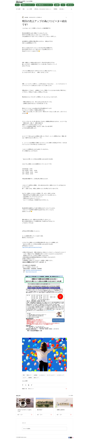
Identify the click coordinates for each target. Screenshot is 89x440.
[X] (71, 437)
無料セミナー (36, 377)
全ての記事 (18, 9)
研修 (23, 9)
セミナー (24, 377)
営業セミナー (29, 375)
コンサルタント (42, 375)
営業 (24, 375)
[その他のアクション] (66, 17)
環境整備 (55, 9)
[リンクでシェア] (31, 385)
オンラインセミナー (51, 375)
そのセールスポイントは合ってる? (25, 410)
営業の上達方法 (60, 409)
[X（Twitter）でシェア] (25, 385)
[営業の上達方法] (64, 403)
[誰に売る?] (44, 403)
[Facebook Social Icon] (69, 437)
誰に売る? (39, 409)
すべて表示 (71, 395)
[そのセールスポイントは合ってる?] (25, 403)
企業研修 (35, 375)
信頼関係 (30, 377)
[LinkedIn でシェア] (28, 385)
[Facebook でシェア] (22, 385)
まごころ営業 (29, 9)
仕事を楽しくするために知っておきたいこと (42, 9)
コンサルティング (60, 375)
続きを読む (62, 9)
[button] (71, 9)
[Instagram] (72, 437)
